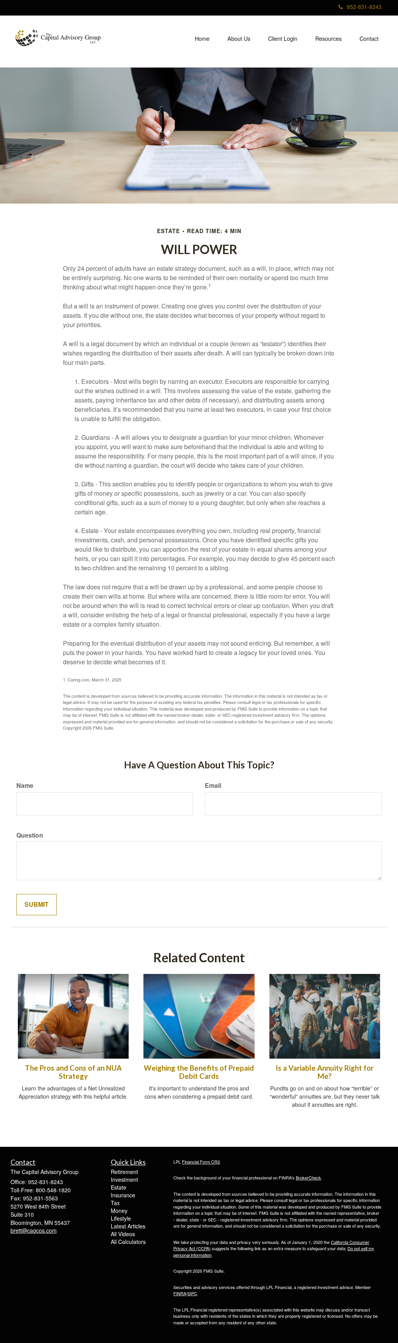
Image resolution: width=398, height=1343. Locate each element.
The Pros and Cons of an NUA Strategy (73, 1072)
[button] (238, 38)
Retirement (124, 1172)
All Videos (123, 1234)
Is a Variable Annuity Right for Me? (325, 1072)
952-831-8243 (364, 6)
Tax (115, 1203)
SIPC (192, 1293)
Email (213, 785)
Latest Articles (128, 1226)
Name (24, 785)
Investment (124, 1179)
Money (119, 1210)
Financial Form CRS (201, 1161)
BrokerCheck (308, 1177)
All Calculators (128, 1241)
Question (29, 835)
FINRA (179, 1293)
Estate (118, 1187)
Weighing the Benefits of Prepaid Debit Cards (199, 1072)
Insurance (123, 1195)
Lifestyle (121, 1218)
